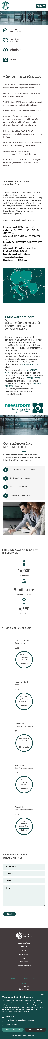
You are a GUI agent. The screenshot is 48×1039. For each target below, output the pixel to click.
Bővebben (26, 1011)
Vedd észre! (24, 962)
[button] (24, 1035)
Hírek (24, 958)
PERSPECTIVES (33, 378)
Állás (24, 951)
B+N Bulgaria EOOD (15, 251)
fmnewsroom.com (30, 364)
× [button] (45, 994)
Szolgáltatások (24, 943)
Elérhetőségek (24, 954)
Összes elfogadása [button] (12, 1030)
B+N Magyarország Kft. (19, 227)
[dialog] (24, 1015)
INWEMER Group (16, 254)
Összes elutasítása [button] (35, 1029)
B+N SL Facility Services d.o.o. (20, 248)
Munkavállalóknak (24, 966)
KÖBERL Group (15, 260)
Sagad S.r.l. (13, 257)
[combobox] (42, 994)
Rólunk (24, 947)
